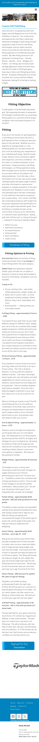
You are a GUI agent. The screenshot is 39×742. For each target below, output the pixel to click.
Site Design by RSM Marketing (19, 720)
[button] (36, 9)
